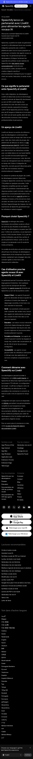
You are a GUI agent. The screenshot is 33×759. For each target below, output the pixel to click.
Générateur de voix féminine (10, 562)
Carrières (20, 485)
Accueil (3, 10)
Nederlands (5, 637)
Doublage (20, 448)
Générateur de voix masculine (11, 565)
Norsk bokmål (5, 660)
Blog (18, 482)
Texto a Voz (5, 598)
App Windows (6, 454)
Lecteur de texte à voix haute (10, 559)
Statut (19, 494)
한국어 (3, 657)
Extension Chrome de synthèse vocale (14, 586)
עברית (3, 723)
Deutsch (4, 646)
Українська (4, 672)
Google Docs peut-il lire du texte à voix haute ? (16, 583)
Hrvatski (4, 714)
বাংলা (2, 729)
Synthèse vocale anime (9, 574)
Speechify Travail (22, 454)
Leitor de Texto (6, 600)
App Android (5, 448)
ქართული (4, 702)
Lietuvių (4, 720)
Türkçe (3, 687)
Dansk (3, 634)
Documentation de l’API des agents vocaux (7, 497)
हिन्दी (2, 649)
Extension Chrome (7, 460)
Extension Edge (6, 463)
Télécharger (5, 466)
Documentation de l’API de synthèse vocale (7, 489)
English (3, 640)
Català (3, 732)
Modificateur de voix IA (9, 577)
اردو (2, 737)
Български (4, 699)
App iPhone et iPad (7, 445)
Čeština (4, 631)
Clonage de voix (22, 451)
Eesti (3, 711)
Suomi (3, 643)
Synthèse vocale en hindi (9, 589)
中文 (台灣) (5, 625)
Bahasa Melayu (6, 734)
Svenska (4, 681)
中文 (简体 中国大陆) (8, 628)
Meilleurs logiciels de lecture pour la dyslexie (16, 568)
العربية (3, 616)
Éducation (4, 484)
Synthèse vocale (6, 442)
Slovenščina (5, 708)
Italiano (3, 652)
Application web (6, 457)
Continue (27, 755)
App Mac (4, 451)
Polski (3, 663)
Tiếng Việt (4, 690)
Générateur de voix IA (24, 445)
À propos (20, 476)
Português (4, 696)
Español (4, 675)
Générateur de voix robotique (11, 571)
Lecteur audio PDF (7, 580)
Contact (19, 479)
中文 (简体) (5, 622)
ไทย (2, 684)
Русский (4, 669)
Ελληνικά (4, 717)
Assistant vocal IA (7, 553)
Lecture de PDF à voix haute (10, 592)
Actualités (10, 10)
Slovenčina (5, 705)
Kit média (20, 500)
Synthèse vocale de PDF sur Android (13, 556)
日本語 (3, 655)
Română (4, 693)
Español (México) (7, 678)
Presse (19, 497)
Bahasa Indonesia (7, 726)
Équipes (4, 481)
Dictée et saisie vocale (8, 550)
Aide (18, 491)
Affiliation (20, 488)
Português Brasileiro (8, 666)
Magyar (3, 619)
